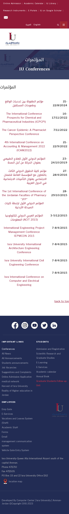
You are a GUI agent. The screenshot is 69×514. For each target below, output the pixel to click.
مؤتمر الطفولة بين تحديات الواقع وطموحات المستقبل (24, 103)
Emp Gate (7, 409)
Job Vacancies (9, 368)
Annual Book (42, 377)
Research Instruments (14, 10)
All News (6, 354)
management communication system (17, 443)
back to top (61, 301)
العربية (29, 25)
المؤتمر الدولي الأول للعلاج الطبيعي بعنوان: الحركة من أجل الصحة (24, 160)
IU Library (51, 3)
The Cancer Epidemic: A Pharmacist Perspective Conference (24, 132)
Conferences (8, 349)
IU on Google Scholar (51, 10)
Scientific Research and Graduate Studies (48, 356)
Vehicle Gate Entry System (15, 450)
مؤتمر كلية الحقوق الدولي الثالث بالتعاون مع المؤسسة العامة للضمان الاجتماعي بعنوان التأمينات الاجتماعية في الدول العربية (25, 177)
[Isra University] (12, 38)
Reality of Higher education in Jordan (17, 393)
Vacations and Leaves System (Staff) (17, 421)
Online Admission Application (17, 377)
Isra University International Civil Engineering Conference (24, 262)
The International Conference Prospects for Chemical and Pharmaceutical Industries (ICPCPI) (24, 117)
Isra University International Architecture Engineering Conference (24, 248)
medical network (10, 381)
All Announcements (12, 358)
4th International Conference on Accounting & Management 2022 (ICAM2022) (24, 146)
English (37, 25)
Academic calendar (46, 372)
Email (4, 437)
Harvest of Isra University (15, 386)
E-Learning (41, 363)
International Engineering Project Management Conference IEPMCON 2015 (24, 231)
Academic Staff (10, 427)
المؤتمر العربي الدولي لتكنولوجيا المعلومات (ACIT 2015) (24, 217)
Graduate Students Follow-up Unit (51, 383)
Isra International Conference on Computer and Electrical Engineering (24, 280)
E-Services (41, 367)
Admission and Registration (50, 349)
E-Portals (32, 10)
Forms (5, 432)
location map (15, 482)
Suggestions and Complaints (16, 372)
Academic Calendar (34, 3)
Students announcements (15, 363)
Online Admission (12, 3)
